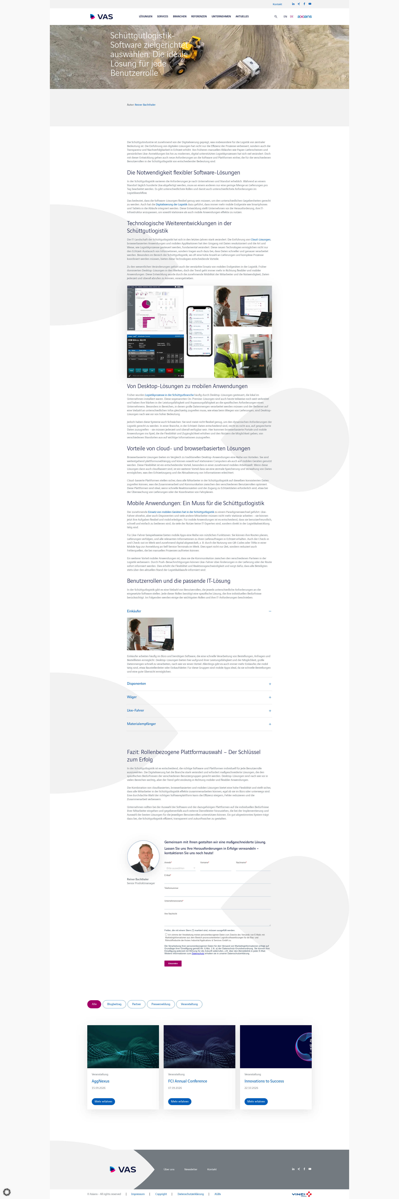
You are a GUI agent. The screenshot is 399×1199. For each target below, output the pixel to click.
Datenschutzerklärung (191, 1194)
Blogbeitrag (114, 1004)
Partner (136, 1004)
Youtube (310, 4)
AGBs (218, 1194)
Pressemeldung (160, 1004)
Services (162, 16)
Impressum (138, 1194)
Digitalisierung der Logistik (171, 204)
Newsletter (190, 1169)
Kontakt (277, 4)
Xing (299, 4)
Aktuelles (242, 16)
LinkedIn (293, 4)
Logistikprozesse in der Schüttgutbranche (169, 395)
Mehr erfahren (103, 1101)
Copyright (161, 1194)
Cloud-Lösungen (260, 239)
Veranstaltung (189, 1004)
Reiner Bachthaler (145, 104)
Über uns (169, 1169)
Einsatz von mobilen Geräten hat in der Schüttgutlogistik (181, 512)
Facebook (304, 4)
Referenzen (199, 16)
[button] (7, 1192)
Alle (94, 1004)
